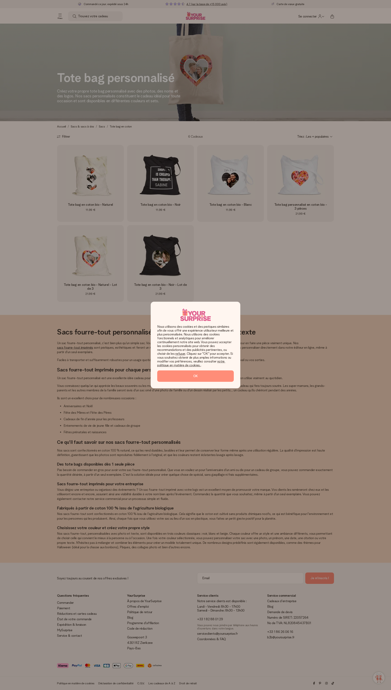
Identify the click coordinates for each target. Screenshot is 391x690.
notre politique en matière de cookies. (191, 363)
